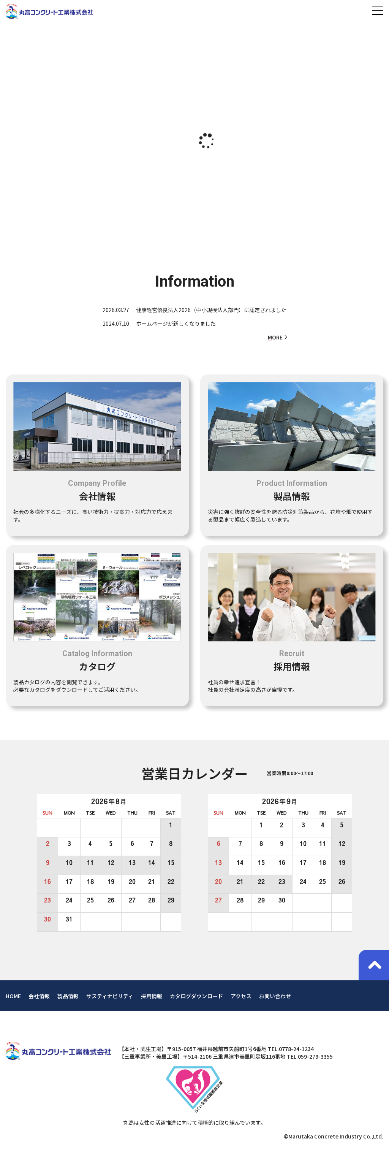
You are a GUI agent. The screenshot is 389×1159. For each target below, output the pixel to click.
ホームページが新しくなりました (176, 323)
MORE (275, 337)
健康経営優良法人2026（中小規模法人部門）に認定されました (211, 310)
